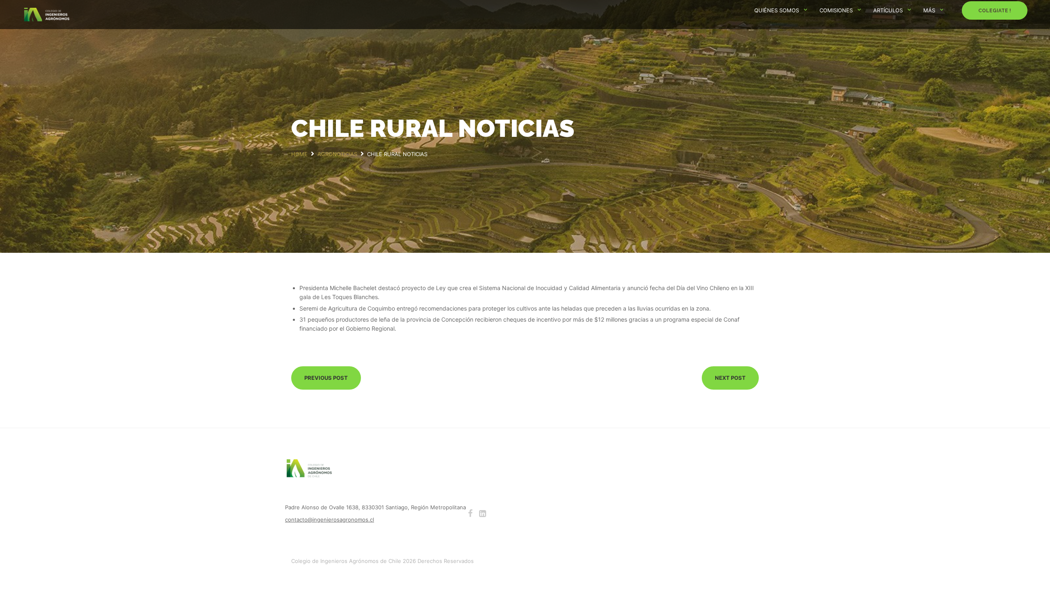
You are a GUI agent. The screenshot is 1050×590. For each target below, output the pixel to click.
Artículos (888, 10)
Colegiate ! (994, 11)
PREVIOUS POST (326, 377)
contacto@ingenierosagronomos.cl (329, 519)
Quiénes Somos (776, 10)
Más (929, 10)
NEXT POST (730, 377)
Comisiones (836, 10)
